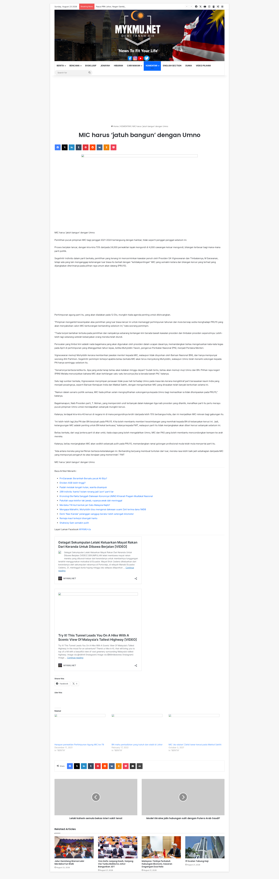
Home (116, 126)
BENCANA (74, 65)
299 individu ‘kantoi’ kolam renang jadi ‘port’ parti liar (87, 491)
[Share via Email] (133, 766)
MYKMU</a (85, 529)
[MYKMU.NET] (139, 35)
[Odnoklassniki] (106, 147)
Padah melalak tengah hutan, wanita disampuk (83, 487)
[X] (65, 147)
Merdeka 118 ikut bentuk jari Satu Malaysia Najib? (85, 505)
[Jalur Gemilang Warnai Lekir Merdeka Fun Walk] (74, 847)
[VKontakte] (99, 147)
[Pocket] (113, 147)
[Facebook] (58, 147)
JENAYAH (105, 65)
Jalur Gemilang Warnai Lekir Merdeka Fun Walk (69, 862)
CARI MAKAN (133, 65)
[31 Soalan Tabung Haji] (205, 847)
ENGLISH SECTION (172, 65)
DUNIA (188, 65)
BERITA (60, 65)
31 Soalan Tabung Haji (197, 861)
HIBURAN (118, 65)
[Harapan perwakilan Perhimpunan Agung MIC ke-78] (81, 728)
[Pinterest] (85, 147)
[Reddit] (92, 147)
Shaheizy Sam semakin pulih (74, 522)
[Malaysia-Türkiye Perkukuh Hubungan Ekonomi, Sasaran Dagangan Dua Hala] (161, 847)
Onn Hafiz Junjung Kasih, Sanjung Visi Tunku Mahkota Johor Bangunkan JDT (115, 864)
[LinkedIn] (72, 147)
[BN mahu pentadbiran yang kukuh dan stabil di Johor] (139, 728)
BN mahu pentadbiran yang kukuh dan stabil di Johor (137, 744)
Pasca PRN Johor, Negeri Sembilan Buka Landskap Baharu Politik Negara (128, 6)
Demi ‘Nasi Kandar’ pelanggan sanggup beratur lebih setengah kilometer (97, 514)
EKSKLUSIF (90, 65)
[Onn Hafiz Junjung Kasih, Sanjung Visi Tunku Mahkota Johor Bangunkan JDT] (117, 847)
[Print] (140, 766)
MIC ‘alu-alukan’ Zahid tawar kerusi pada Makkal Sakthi (195, 744)
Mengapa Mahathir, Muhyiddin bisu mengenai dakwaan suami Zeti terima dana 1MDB (103, 509)
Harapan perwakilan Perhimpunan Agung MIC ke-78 (79, 744)
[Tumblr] (79, 147)
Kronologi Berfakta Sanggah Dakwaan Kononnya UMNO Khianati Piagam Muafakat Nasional (106, 496)
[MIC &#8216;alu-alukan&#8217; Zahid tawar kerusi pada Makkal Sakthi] (196, 728)
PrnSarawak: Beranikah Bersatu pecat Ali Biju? (83, 478)
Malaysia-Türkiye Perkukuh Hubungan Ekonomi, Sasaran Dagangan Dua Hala (157, 864)
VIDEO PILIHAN (203, 65)
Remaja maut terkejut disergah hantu (78, 518)
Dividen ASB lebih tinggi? (73, 482)
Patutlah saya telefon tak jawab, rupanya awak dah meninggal (91, 500)
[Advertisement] (139, 100)
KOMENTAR (151, 65)
